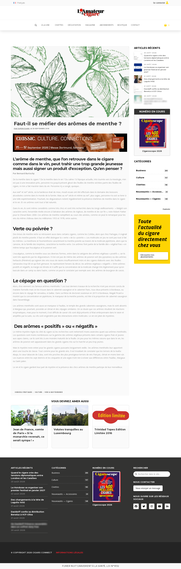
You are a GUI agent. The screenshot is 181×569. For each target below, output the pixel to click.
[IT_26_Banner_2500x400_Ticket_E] (70, 142)
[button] (36, 25)
